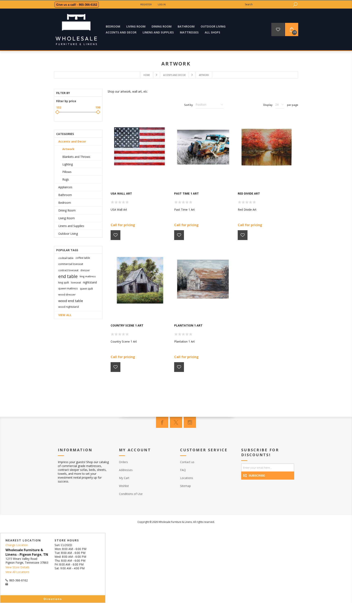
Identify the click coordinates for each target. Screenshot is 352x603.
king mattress (88, 276)
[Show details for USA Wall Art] (139, 148)
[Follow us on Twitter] (176, 422)
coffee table (83, 258)
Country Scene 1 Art (127, 325)
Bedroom (64, 203)
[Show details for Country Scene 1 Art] (139, 280)
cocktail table (66, 258)
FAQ (183, 470)
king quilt (63, 282)
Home (146, 75)
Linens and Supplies (71, 226)
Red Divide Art (249, 193)
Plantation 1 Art (188, 325)
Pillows (67, 172)
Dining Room (67, 210)
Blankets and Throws (76, 157)
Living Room (66, 218)
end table (68, 276)
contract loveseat (68, 270)
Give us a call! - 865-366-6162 (76, 4)
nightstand (90, 282)
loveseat (76, 282)
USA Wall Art (121, 193)
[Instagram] (190, 422)
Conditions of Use (131, 494)
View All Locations (17, 572)
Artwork (68, 149)
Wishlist (124, 486)
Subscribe (257, 475)
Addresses (126, 470)
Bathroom (65, 195)
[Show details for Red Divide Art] (266, 148)
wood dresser (67, 294)
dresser (85, 270)
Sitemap (185, 486)
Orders (123, 462)
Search (295, 4)
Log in (162, 4)
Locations (186, 478)
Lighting (67, 164)
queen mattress (68, 288)
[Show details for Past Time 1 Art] (203, 148)
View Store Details (18, 567)
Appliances (65, 187)
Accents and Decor (72, 141)
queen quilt (86, 288)
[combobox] (267, 4)
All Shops (212, 32)
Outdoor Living (68, 234)
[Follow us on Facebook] (162, 422)
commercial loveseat (70, 264)
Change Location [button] (17, 545)
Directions (53, 599)
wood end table (70, 300)
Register (146, 4)
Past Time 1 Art (186, 193)
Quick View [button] (141, 179)
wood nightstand (68, 307)
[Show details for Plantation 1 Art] (203, 280)
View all (65, 315)
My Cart (124, 478)
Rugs (65, 179)
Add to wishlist (115, 235)
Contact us (187, 462)
